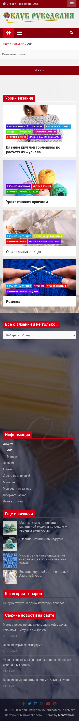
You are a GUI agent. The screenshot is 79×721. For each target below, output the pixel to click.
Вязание (9, 463)
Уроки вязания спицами (44, 137)
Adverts (8, 444)
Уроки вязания (16, 137)
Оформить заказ (14, 495)
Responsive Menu (71, 3)
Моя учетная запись (17, 488)
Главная (8, 469)
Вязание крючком (18, 186)
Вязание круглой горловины (25, 126)
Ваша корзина (13, 501)
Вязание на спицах (58, 126)
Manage (12, 456)
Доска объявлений (16, 476)
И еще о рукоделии (19, 131)
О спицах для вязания (48, 236)
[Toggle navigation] (19, 32)
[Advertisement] (39, 385)
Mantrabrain (66, 715)
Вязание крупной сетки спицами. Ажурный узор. (36, 680)
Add (9, 450)
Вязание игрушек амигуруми (41, 539)
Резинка (39, 286)
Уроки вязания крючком (22, 191)
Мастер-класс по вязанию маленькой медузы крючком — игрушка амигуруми (43, 526)
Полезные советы (45, 131)
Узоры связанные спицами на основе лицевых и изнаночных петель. (42, 559)
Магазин (9, 482)
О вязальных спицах (24, 252)
